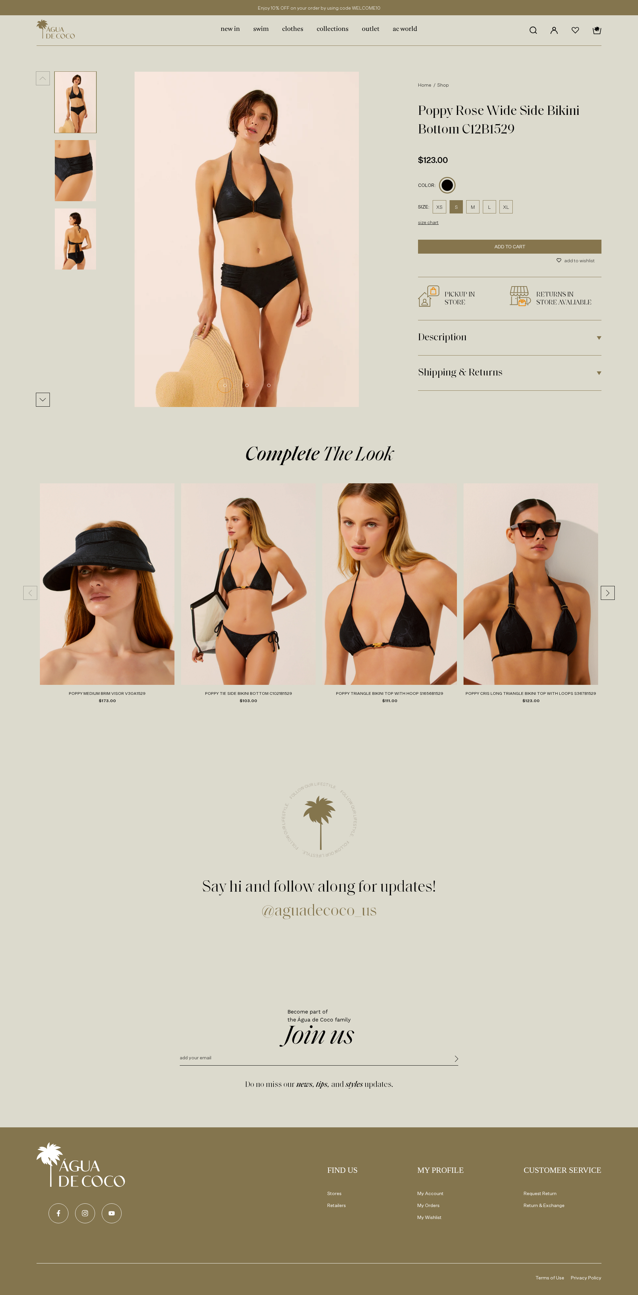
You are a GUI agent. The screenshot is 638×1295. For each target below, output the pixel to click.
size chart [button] (428, 222)
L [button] (489, 207)
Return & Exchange (544, 1205)
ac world (405, 29)
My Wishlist (429, 1217)
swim (261, 29)
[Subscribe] (456, 1060)
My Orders (428, 1205)
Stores (334, 1193)
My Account (430, 1193)
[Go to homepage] (81, 1164)
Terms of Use (550, 1277)
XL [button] (506, 207)
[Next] (43, 400)
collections (333, 29)
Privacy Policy (586, 1277)
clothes (292, 29)
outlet (370, 29)
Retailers (336, 1205)
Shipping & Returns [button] (460, 373)
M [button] (473, 207)
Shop (443, 85)
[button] (533, 30)
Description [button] (442, 338)
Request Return (540, 1193)
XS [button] (439, 207)
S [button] (456, 207)
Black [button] (447, 185)
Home (425, 85)
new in (230, 29)
